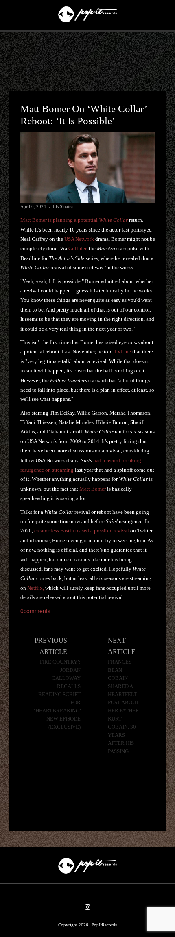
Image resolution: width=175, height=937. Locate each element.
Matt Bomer (92, 489)
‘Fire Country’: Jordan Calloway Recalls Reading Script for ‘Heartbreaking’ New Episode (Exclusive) (57, 694)
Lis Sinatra (63, 206)
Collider (77, 248)
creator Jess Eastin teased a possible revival (81, 531)
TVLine (122, 351)
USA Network (79, 239)
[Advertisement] (87, 61)
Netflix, (35, 588)
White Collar (113, 220)
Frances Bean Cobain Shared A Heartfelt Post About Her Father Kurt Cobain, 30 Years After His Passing (123, 706)
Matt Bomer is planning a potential (59, 220)
